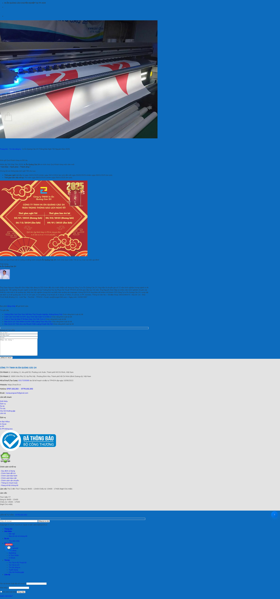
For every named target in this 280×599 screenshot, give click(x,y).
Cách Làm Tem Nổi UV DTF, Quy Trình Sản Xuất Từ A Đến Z (27, 317)
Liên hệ (7, 575)
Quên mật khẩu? (6, 596)
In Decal (12, 558)
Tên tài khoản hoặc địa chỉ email (13, 583)
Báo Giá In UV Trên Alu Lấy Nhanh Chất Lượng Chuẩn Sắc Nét (28, 324)
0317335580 (23, 380)
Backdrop (12, 553)
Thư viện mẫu (14, 541)
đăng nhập (11, 306)
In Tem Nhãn (14, 555)
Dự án (6, 538)
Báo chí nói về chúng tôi (18, 536)
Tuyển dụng (13, 570)
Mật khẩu (4, 588)
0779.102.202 (27, 389)
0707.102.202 (13, 389)
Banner (11, 546)
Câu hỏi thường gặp (16, 572)
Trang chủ (4, 149)
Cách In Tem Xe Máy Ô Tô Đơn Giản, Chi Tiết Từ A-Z (24, 319)
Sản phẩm (8, 543)
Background (13, 548)
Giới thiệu (8, 531)
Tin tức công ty (15, 149)
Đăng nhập (21, 592)
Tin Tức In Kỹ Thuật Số (17, 562)
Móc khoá (12, 550)
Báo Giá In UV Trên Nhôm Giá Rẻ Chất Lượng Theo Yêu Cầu (27, 321)
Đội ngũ (12, 534)
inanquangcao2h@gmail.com (17, 393)
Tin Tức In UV (14, 565)
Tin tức (7, 560)
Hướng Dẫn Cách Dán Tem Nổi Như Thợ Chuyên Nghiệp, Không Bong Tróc (33, 314)
